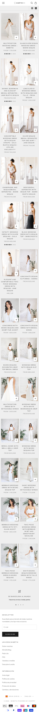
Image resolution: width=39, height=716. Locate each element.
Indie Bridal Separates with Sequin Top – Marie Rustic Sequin (29, 191)
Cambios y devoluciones (10, 690)
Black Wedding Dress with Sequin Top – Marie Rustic (29, 234)
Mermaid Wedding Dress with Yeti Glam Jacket (10, 527)
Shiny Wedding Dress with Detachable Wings (29, 488)
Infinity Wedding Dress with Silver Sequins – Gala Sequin (10, 235)
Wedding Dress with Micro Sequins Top (29, 448)
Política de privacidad (9, 682)
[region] (19, 595)
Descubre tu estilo (8, 664)
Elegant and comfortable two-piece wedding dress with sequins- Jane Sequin (10, 285)
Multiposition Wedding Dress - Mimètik (10, 46)
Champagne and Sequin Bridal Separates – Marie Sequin (10, 191)
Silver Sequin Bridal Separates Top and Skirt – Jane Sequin (29, 139)
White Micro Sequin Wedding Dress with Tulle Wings (29, 574)
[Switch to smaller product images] (36, 8)
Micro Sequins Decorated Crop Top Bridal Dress (10, 367)
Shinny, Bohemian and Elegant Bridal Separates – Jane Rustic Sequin (10, 92)
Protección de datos (9, 686)
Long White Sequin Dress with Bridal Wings (29, 328)
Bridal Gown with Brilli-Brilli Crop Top (10, 448)
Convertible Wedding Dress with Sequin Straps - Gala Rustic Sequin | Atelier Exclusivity (10, 142)
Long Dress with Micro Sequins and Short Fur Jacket (10, 328)
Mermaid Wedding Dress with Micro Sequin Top (10, 488)
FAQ (3, 657)
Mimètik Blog (6, 650)
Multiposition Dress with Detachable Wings (10, 407)
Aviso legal (5, 675)
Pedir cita (5, 653)
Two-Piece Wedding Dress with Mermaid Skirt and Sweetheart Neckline (29, 530)
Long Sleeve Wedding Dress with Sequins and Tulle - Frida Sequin (29, 93)
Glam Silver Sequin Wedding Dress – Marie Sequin (29, 46)
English (28, 696)
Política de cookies (8, 679)
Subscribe (10, 634)
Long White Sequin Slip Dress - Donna (29, 277)
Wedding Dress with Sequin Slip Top (29, 367)
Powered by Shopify (26, 701)
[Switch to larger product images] (32, 8)
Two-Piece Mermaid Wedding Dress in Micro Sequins (10, 574)
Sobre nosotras (7, 646)
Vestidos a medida (8, 661)
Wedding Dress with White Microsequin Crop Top (29, 408)
